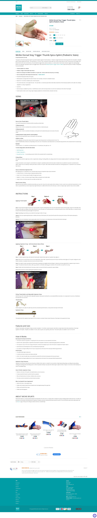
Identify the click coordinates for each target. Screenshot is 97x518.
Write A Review (57, 454)
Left (54, 37)
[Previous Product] (79, 20)
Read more (36, 472)
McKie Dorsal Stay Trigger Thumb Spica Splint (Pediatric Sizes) (62, 21)
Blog (16, 492)
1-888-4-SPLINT (68, 490)
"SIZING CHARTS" (41, 74)
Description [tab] (18, 51)
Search (50, 8)
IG (78, 508)
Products (17, 484)
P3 (58, 35)
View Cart (67, 499)
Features (17, 486)
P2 (56, 35)
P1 (54, 35)
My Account (79, 1)
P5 (62, 35)
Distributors (18, 482)
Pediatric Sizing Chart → (21, 152)
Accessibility (18, 494)
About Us (19, 401)
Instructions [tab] (28, 51)
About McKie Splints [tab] (46, 51)
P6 (64, 35)
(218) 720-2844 (71, 487)
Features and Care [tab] (36, 51)
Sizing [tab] (23, 51)
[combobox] (25, 462)
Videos (17, 490)
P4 (60, 35)
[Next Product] (80, 20)
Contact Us (17, 501)
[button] (79, 416)
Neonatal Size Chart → (21, 154)
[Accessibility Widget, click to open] (94, 515)
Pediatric (20, 16)
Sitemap (17, 503)
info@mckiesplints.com (72, 496)
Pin (80, 508)
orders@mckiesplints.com (76, 498)
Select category (44, 7)
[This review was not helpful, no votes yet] (86, 476)
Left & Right (61, 37)
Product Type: (51, 29)
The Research (18, 488)
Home (16, 16)
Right (57, 37)
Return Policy (18, 497)
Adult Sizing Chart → (20, 150)
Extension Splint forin (54, 64)
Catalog (17, 495)
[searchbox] (14, 462)
